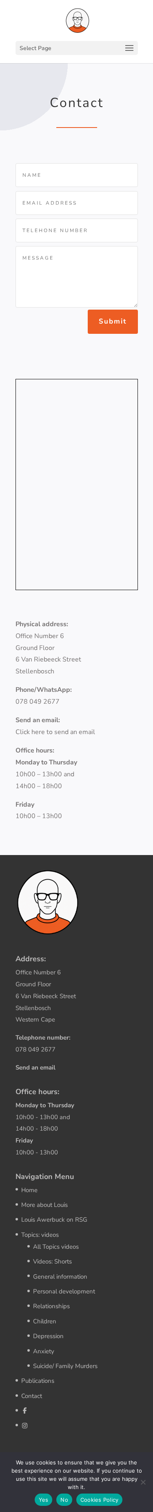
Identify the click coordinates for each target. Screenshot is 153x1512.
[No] (143, 1482)
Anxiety (43, 1351)
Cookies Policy (99, 1499)
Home (29, 1190)
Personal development (64, 1291)
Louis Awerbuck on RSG (54, 1220)
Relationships (51, 1306)
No (64, 1499)
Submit (113, 321)
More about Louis (44, 1205)
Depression (48, 1336)
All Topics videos (56, 1247)
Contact (31, 1396)
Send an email (35, 1067)
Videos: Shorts (52, 1261)
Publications (37, 1381)
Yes (44, 1499)
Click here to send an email (55, 732)
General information (60, 1277)
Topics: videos (40, 1235)
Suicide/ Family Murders (65, 1366)
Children (44, 1321)
